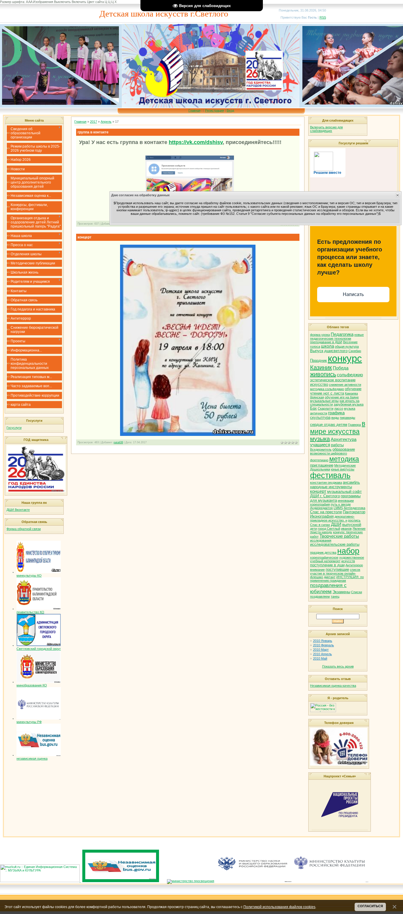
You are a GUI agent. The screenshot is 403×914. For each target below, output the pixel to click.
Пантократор (354, 512)
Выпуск (316, 351)
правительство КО (30, 612)
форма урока (320, 334)
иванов (346, 528)
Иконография (322, 516)
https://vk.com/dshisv (196, 142)
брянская (317, 397)
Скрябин (354, 351)
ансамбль (351, 482)
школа (327, 346)
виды (335, 417)
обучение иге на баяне (342, 397)
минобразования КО (32, 685)
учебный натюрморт (325, 561)
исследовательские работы (334, 544)
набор (348, 551)
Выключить (62, 2)
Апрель (106, 121)
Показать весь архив (338, 666)
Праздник (318, 360)
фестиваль (330, 475)
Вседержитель (321, 449)
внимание (317, 569)
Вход (230, 110)
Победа (340, 368)
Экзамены (341, 592)
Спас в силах (320, 525)
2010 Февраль (323, 645)
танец (335, 596)
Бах (313, 408)
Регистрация (214, 110)
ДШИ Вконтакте (18, 509)
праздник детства (323, 552)
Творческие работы (339, 536)
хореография (320, 504)
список (355, 569)
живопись (323, 374)
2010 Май (320, 658)
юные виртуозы (342, 469)
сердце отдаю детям (328, 424)
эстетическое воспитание (333, 380)
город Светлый (329, 528)
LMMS (338, 508)
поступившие (337, 569)
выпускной (351, 524)
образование (343, 449)
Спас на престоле (326, 512)
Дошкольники (320, 469)
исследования (320, 540)
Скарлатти (325, 408)
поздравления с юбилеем (328, 588)
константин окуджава (326, 482)
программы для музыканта (335, 498)
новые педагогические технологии (337, 336)
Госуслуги (14, 427)
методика (344, 459)
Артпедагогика (354, 508)
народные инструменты (331, 487)
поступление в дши (327, 565)
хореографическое (324, 557)
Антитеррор (354, 565)
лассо (338, 408)
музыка (320, 439)
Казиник (321, 367)
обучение (353, 389)
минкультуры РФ (29, 722)
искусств (348, 561)
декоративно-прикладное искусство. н (332, 518)
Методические (345, 465)
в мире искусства (337, 427)
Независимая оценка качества (333, 685)
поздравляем (320, 596)
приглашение (321, 465)
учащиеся (320, 444)
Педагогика (342, 334)
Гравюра (354, 424)
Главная (195, 110)
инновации (346, 500)
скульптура (320, 417)
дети (313, 528)
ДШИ (336, 524)
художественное (351, 557)
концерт (84, 237)
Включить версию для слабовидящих (326, 129)
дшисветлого (336, 351)
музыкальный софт (344, 491)
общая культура (347, 346)
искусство (319, 384)
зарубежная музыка (348, 404)
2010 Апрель (322, 654)
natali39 (118, 442)
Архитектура (343, 439)
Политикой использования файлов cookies (279, 907)
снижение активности (345, 384)
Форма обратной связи (23, 529)
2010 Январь (322, 640)
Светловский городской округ (39, 648)
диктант (329, 577)
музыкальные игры (324, 401)
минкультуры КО (29, 575)
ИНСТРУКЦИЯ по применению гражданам (337, 578)
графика (336, 413)
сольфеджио (350, 374)
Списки (356, 592)
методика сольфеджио (327, 389)
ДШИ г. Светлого (325, 496)
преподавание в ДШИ (326, 342)
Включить (79, 2)
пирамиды (347, 417)
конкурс (345, 358)
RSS (323, 17)
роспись (354, 520)
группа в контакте (93, 132)
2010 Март (321, 649)
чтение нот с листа (327, 393)
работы (337, 445)
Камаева (351, 393)
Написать (353, 294)
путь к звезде (341, 504)
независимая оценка (32, 758)
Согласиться (370, 906)
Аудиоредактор (321, 508)
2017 (93, 121)
